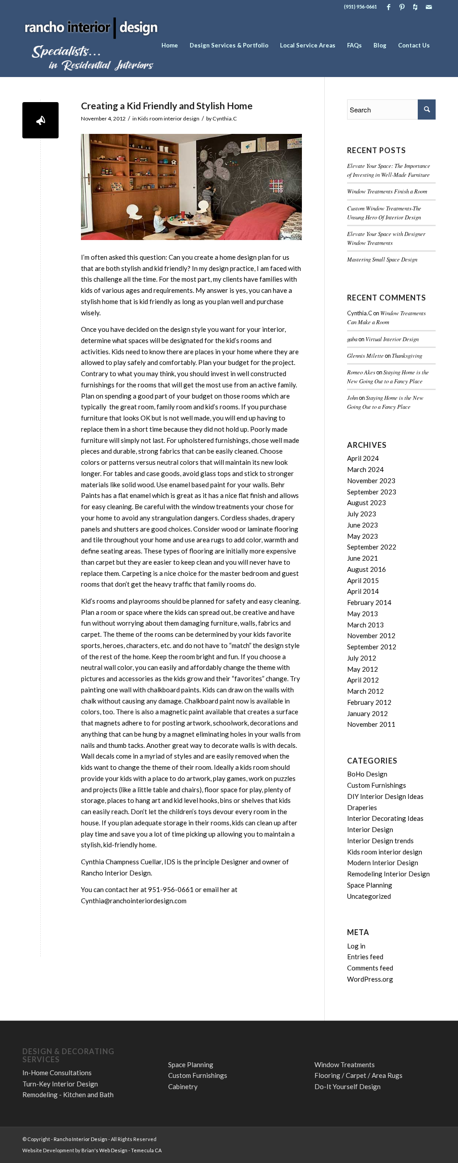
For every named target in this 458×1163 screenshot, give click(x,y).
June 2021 (362, 558)
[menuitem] (170, 45)
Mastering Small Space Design (382, 259)
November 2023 (371, 480)
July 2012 (361, 658)
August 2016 (366, 569)
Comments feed (370, 968)
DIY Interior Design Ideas (385, 796)
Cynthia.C (224, 118)
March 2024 (365, 469)
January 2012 (367, 713)
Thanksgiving (407, 355)
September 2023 (371, 492)
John (352, 397)
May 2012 (362, 669)
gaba (352, 339)
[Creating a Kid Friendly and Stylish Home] (40, 120)
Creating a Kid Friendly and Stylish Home (167, 105)
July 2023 (361, 514)
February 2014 (369, 602)
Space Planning (369, 885)
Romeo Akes (361, 372)
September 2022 (371, 547)
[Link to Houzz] (415, 6)
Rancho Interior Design (80, 1139)
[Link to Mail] (429, 6)
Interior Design (370, 829)
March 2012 (365, 691)
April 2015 (363, 580)
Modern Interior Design (382, 862)
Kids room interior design (168, 118)
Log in (356, 946)
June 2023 (362, 525)
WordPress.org (370, 979)
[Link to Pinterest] (401, 6)
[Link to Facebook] (388, 6)
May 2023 (362, 536)
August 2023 (366, 502)
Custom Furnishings (376, 785)
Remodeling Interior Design (388, 874)
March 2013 (365, 625)
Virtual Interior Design (392, 339)
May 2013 (362, 613)
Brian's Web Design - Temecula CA (121, 1150)
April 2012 (363, 680)
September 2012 (371, 647)
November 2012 (371, 635)
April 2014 (363, 591)
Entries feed (365, 957)
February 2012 (369, 702)
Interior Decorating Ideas (385, 818)
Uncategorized (369, 896)
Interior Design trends (380, 841)
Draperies (362, 807)
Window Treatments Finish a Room (387, 191)
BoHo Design (367, 774)
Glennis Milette (365, 355)
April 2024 (363, 458)
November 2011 (371, 724)
